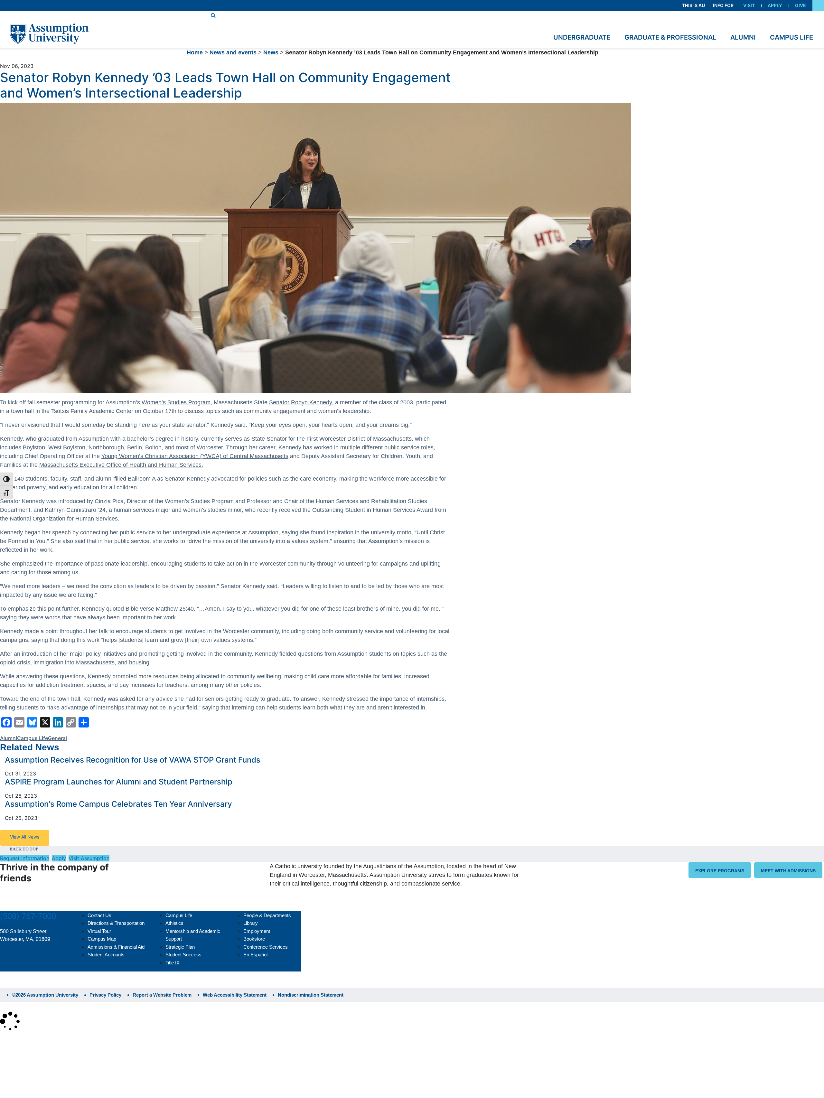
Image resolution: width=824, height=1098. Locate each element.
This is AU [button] (693, 5)
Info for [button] (723, 5)
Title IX (172, 962)
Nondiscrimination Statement (310, 995)
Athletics (174, 923)
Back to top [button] (24, 849)
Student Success (183, 954)
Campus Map (102, 939)
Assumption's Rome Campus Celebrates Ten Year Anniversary (118, 804)
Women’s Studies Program (176, 402)
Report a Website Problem (162, 995)
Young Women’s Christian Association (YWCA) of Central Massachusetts (194, 456)
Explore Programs (719, 870)
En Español (255, 954)
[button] (818, 5)
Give (800, 5)
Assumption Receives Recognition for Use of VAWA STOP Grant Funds (132, 760)
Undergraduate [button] (581, 37)
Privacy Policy (105, 995)
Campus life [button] (791, 37)
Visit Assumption (89, 858)
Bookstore (254, 939)
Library (250, 923)
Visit (749, 5)
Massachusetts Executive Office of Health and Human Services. (121, 465)
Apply (775, 5)
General (57, 738)
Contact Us (99, 915)
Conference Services (265, 947)
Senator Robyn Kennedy (300, 402)
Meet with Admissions (788, 870)
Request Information (24, 858)
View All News (24, 837)
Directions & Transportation (116, 923)
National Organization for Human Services (64, 518)
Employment (256, 931)
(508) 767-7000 (28, 916)
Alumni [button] (743, 37)
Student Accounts (106, 954)
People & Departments (267, 915)
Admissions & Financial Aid (116, 947)
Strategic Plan (180, 947)
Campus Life (32, 738)
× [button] (7, 1041)
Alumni (8, 738)
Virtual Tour (99, 931)
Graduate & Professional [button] (670, 37)
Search (13, 1076)
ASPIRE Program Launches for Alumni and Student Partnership (118, 781)
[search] (213, 15)
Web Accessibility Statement (235, 995)
